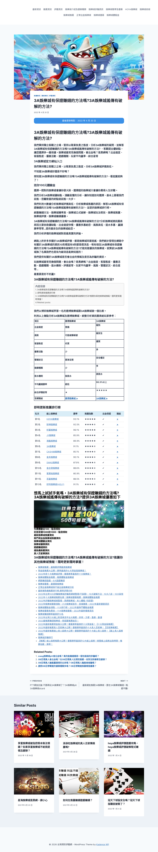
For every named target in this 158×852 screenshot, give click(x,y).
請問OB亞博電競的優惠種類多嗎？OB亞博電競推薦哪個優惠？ (67, 666)
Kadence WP (102, 844)
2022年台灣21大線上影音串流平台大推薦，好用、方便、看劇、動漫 (70, 617)
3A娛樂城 (51, 446)
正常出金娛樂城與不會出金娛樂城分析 (56, 587)
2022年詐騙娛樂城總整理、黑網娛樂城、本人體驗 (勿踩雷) (66, 600)
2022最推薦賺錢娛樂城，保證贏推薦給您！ (58, 621)
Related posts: (44, 302)
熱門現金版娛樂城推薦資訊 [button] (47, 538)
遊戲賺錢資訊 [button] (40, 547)
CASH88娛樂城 (54, 452)
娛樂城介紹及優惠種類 (75, 9)
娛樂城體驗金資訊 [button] (43, 541)
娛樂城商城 (145, 9)
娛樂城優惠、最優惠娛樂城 (50, 584)
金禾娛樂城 (52, 457)
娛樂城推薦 (68, 15)
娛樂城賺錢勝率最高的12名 (50, 614)
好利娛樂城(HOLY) (55, 484)
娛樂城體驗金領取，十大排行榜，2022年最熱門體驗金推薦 (66, 607)
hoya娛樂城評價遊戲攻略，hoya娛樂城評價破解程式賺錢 (123, 747)
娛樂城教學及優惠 (114, 9)
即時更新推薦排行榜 (46, 293)
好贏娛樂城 (52, 430)
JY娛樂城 (51, 435)
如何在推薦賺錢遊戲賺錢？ (78, 800)
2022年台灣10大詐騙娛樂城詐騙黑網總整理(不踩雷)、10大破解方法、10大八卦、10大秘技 (80, 594)
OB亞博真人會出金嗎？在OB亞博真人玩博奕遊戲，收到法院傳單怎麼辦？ (72, 659)
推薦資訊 (47, 9)
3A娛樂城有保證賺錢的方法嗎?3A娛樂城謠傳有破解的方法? (63, 289)
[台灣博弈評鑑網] (15, 12)
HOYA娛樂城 (131, 9)
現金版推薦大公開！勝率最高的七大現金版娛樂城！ (62, 570)
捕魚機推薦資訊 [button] (41, 550)
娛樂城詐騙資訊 (96, 9)
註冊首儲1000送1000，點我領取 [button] (50, 532)
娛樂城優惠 (99, 15)
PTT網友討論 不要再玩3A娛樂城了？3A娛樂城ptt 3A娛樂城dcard (53, 685)
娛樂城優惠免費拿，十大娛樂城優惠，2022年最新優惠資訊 (66, 611)
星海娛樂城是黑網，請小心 (33, 800)
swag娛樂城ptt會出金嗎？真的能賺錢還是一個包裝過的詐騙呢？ (68, 656)
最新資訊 (36, 9)
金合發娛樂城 (53, 468)
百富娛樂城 (52, 479)
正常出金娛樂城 (83, 15)
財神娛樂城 (52, 424)
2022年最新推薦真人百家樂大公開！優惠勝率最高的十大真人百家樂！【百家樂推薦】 (78, 627)
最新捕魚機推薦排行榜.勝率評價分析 (55, 591)
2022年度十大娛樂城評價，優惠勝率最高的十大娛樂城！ (64, 574)
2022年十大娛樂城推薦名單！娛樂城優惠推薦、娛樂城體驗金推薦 (69, 597)
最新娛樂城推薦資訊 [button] (44, 535)
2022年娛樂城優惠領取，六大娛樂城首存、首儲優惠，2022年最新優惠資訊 (73, 604)
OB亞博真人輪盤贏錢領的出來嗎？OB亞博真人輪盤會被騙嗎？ (67, 663)
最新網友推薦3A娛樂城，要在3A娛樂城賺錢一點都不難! (105, 685)
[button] (48, 161)
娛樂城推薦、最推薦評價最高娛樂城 (55, 567)
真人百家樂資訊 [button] (41, 553)
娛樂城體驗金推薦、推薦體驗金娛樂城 (56, 577)
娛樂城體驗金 (113, 15)
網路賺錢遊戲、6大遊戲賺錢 (51, 580)
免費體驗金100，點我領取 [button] (47, 529)
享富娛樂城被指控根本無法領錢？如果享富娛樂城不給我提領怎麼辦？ (34, 747)
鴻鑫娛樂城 (52, 441)
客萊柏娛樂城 (53, 473)
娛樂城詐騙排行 (45, 637)
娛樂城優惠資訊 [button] (41, 544)
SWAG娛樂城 (53, 462)
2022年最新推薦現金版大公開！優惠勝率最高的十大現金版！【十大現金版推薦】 (76, 624)
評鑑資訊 (58, 9)
